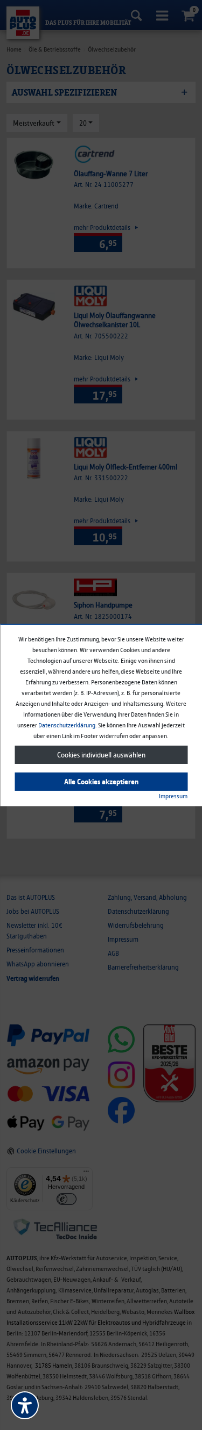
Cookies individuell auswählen (101, 755)
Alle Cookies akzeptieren (101, 781)
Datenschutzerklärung (66, 725)
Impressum (173, 796)
